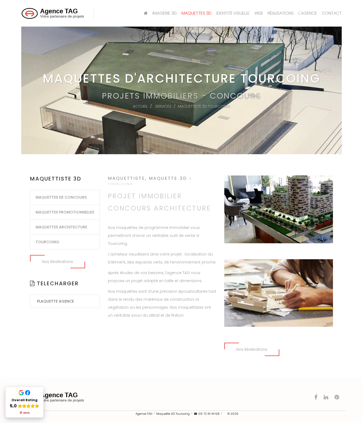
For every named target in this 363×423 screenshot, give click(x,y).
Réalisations (281, 13)
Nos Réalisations (57, 261)
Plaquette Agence (55, 301)
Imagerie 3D (165, 13)
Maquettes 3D (197, 13)
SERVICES (163, 106)
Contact (332, 13)
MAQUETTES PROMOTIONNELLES (65, 212)
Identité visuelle (233, 13)
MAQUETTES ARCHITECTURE (61, 227)
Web (258, 13)
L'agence (307, 13)
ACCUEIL (140, 106)
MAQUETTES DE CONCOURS (61, 197)
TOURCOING (47, 242)
